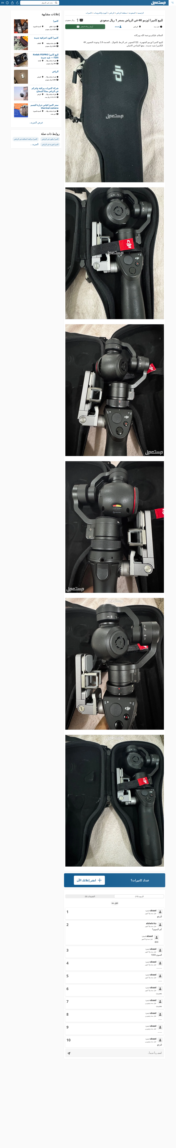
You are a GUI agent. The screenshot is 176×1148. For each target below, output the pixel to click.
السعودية (132, 13)
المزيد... (34, 144)
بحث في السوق (47, 3)
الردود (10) (139, 896)
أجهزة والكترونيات (100, 13)
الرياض (111, 13)
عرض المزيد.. (36, 122)
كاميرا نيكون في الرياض (50, 139)
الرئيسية (140, 13)
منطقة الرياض (121, 13)
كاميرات (89, 13)
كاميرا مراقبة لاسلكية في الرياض (25, 139)
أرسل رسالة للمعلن (86, 26)
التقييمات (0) (90, 896)
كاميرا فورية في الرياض (50, 144)
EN (2, 2)
